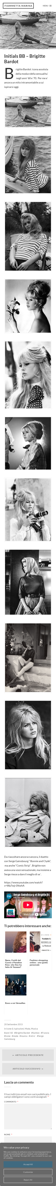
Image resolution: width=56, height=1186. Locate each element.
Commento (11, 1102)
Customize (28, 1172)
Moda (27, 1028)
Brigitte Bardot (23, 1032)
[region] (28, 1164)
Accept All (28, 1164)
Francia (45, 1032)
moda (15, 1036)
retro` (33, 1036)
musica (24, 1036)
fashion (36, 1032)
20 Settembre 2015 (13, 1024)
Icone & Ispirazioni (15, 1028)
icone (7, 1036)
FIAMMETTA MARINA (18, 5)
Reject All (28, 1180)
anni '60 (9, 1032)
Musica (34, 1028)
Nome (8, 1135)
